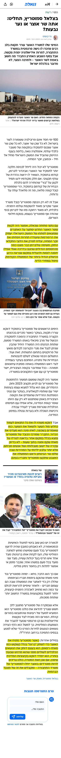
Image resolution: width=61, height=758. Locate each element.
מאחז (39, 679)
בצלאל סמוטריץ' (50, 679)
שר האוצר (31, 679)
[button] (47, 4)
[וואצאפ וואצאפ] (11, 4)
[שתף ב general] (5, 4)
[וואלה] (30, 4)
